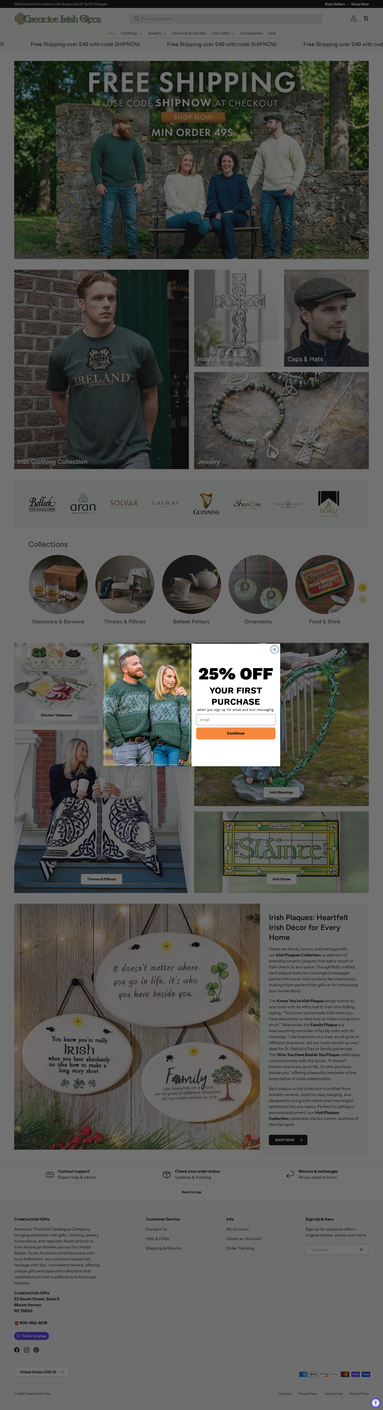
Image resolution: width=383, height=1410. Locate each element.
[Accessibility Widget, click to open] (376, 1403)
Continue (235, 733)
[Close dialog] (274, 649)
